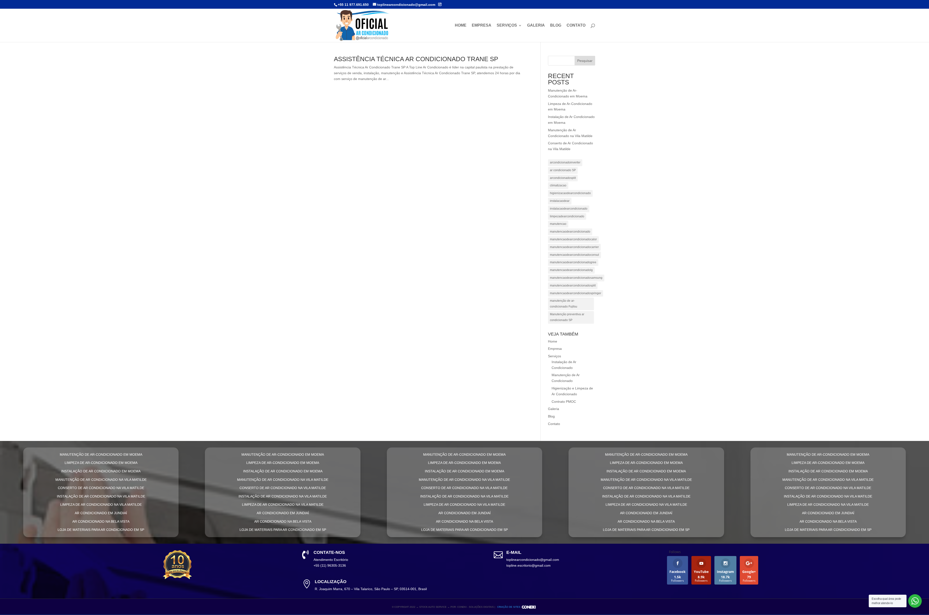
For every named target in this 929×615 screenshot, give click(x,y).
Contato (576, 25)
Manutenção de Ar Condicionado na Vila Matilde (101, 480)
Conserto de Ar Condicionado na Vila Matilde (101, 488)
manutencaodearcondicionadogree (573, 262)
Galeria (536, 25)
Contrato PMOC (564, 401)
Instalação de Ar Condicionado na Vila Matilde (101, 496)
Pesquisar (584, 61)
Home (460, 25)
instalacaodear (559, 201)
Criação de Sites (508, 607)
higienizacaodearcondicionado (570, 193)
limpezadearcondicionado (567, 216)
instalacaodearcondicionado (568, 208)
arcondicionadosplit (563, 178)
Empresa (481, 25)
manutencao (558, 224)
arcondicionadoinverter (565, 162)
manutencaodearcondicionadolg (571, 270)
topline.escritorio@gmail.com (528, 565)
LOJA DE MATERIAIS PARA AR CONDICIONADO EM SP (101, 530)
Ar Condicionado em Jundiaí (101, 513)
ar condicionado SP (563, 170)
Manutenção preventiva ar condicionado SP (567, 317)
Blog (555, 25)
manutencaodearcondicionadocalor (573, 239)
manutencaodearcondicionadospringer (575, 293)
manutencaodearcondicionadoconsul (574, 254)
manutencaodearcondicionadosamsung (576, 277)
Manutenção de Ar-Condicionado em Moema (101, 454)
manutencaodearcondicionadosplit (573, 285)
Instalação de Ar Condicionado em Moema (101, 471)
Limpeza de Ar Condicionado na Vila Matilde (101, 504)
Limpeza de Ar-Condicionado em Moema (101, 463)
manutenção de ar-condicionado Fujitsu (563, 303)
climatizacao (558, 185)
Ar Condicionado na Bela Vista (100, 521)
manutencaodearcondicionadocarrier (574, 247)
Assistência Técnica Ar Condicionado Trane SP (416, 59)
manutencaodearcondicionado (570, 231)
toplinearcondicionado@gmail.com (532, 560)
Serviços (507, 25)
